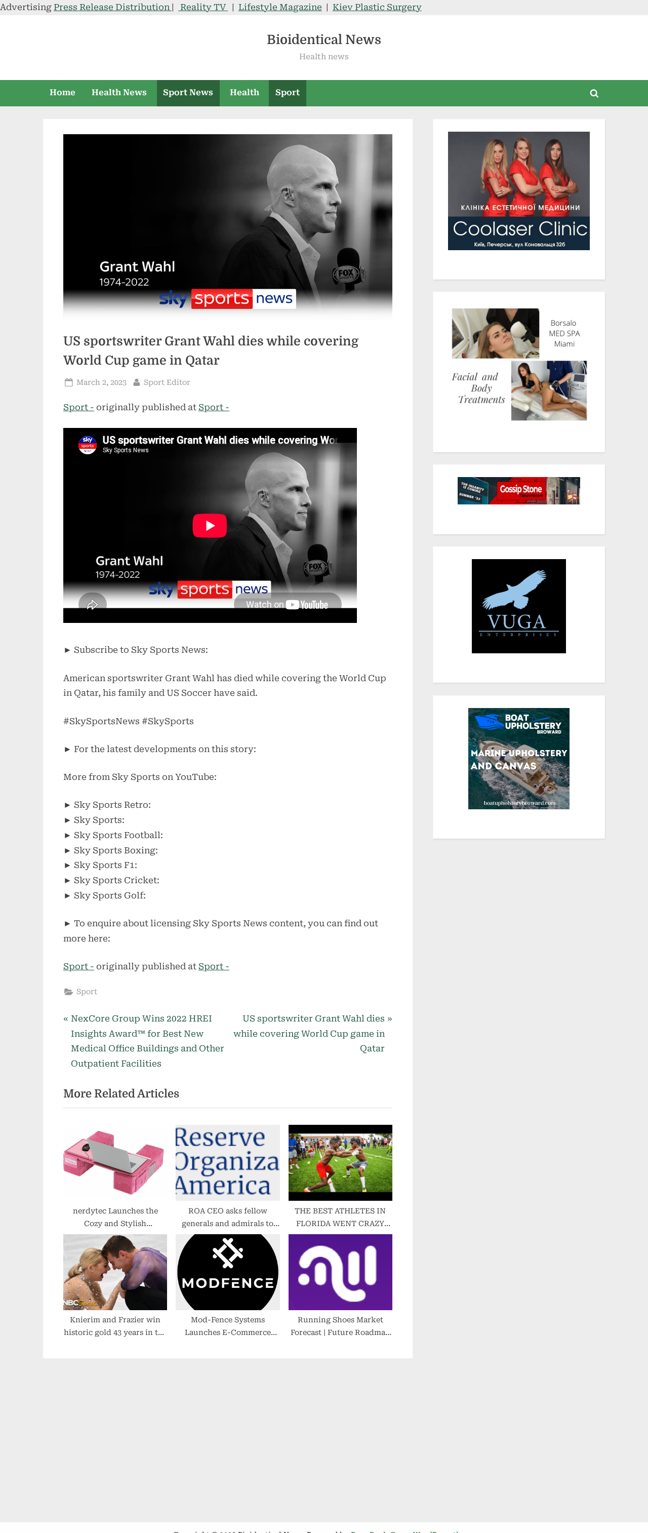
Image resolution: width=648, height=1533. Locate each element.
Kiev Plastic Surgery (377, 7)
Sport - (78, 407)
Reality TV (203, 7)
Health (244, 92)
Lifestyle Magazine (280, 7)
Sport (287, 92)
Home (62, 92)
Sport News (188, 92)
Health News (119, 92)
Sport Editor (167, 382)
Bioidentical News (324, 39)
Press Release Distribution (113, 7)
